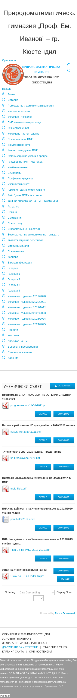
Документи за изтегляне (20, 647)
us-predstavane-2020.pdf (25, 458)
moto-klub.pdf (18, 488)
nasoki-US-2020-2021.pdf (25, 431)
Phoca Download (65, 613)
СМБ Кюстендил (40, 652)
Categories (64, 386)
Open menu (9, 60)
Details (43, 414)
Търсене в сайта (55, 647)
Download (64, 414)
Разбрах (5, 695)
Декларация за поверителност (24, 643)
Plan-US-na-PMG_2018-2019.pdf (29, 549)
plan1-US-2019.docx (22, 519)
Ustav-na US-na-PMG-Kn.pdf (27, 576)
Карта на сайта (13, 652)
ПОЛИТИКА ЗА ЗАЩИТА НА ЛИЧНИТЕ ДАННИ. (35, 673)
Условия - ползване (16, 639)
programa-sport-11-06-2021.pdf (28, 405)
